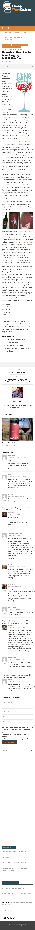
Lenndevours (15, 117)
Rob (9, 475)
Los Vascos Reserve (11, 342)
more (32, 66)
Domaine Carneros (27, 242)
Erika (10, 680)
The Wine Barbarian (15, 533)
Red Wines (24, 45)
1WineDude (12, 512)
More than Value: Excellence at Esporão (15, 863)
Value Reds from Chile (25, 142)
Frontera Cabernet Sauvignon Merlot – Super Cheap (14, 887)
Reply (4, 462)
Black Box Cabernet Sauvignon (20, 893)
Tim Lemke (19, 49)
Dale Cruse (12, 607)
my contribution (18, 538)
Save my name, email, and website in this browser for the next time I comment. (17, 728)
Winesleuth (12, 584)
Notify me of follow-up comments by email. (15, 735)
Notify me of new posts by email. (16, 739)
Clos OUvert (27, 638)
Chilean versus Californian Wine (15, 339)
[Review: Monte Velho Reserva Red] (17, 429)
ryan (10, 565)
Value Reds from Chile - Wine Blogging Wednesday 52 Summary (17, 379)
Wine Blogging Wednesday (11, 47)
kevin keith (12, 456)
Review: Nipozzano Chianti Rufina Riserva (16, 856)
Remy (10, 626)
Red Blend (16, 45)
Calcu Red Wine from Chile (13, 345)
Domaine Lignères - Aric (17, 371)
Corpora (20, 232)
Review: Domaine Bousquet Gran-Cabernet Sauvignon (15, 869)
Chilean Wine (7, 45)
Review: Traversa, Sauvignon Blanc (16, 875)
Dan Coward (12, 657)
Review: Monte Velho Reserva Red (13, 443)
